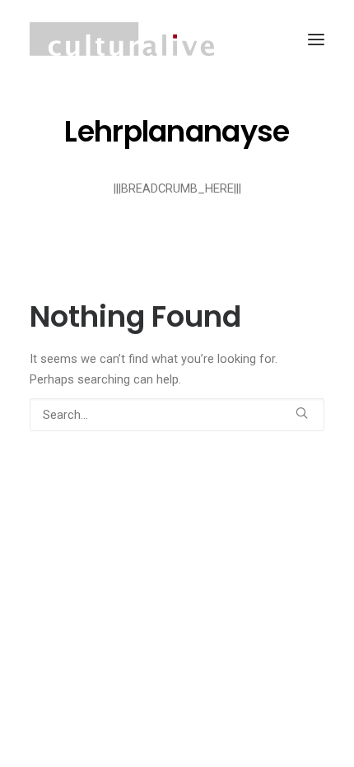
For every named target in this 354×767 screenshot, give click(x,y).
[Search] (177, 414)
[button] (316, 39)
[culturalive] (122, 39)
